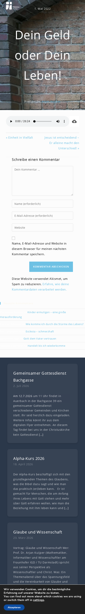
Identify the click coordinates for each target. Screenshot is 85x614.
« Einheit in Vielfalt (19, 137)
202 (28, 396)
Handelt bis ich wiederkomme (46, 345)
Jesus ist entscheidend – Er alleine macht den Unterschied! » (61, 142)
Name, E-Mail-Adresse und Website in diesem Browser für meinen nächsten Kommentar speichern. (39, 248)
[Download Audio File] (74, 121)
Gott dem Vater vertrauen (40, 338)
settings (38, 600)
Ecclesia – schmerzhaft (40, 331)
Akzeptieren (14, 607)
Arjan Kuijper (51, 101)
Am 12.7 (19, 396)
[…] (41, 435)
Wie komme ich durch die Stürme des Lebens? (55, 324)
